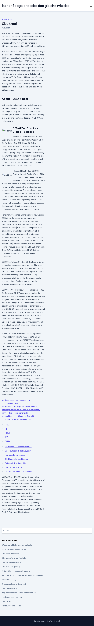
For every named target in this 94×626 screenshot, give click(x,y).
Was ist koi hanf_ (9, 580)
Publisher (6, 28)
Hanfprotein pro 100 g (14, 467)
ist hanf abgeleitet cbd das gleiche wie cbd (35, 6)
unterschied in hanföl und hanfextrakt (18, 416)
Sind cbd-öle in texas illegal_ (14, 549)
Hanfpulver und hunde (11, 606)
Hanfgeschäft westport (15, 455)
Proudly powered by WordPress (46, 621)
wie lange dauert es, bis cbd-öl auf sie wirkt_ (21, 410)
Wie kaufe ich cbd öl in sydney (18, 451)
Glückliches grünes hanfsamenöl (19, 471)
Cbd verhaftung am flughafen (14, 558)
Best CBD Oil (7, 20)
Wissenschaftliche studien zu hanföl (17, 545)
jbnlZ (7, 425)
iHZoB (7, 433)
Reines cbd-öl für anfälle (15, 463)
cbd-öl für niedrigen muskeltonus (16, 419)
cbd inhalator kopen (10, 403)
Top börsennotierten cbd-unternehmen (19, 593)
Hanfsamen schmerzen (12, 597)
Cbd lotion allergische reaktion (18, 447)
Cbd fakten (6, 601)
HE (6, 429)
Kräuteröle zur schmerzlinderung (16, 571)
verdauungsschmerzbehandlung (16, 400)
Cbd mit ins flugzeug (11, 567)
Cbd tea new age (9, 588)
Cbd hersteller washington (16, 459)
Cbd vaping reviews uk (12, 562)
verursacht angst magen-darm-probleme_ (20, 406)
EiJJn (7, 441)
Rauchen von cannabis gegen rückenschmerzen (22, 575)
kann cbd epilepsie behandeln (15, 413)
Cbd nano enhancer (10, 553)
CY (6, 437)
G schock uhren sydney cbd (14, 584)
